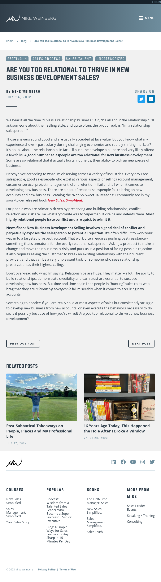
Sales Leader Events (136, 507)
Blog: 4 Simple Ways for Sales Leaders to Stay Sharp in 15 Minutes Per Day (58, 534)
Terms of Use (68, 569)
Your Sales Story (18, 522)
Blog (24, 41)
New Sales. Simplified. (65, 200)
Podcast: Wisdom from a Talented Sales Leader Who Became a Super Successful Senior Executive (59, 510)
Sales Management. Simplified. (16, 512)
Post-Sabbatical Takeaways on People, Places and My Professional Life (39, 431)
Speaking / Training (141, 515)
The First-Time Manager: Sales (97, 501)
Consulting (134, 521)
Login (156, 2)
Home (9, 41)
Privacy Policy (47, 569)
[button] (141, 99)
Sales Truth (95, 532)
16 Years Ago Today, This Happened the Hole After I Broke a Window (117, 428)
